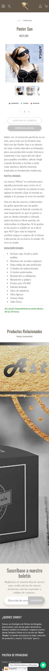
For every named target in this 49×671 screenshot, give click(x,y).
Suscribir (36, 600)
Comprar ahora (24, 128)
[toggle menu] (3, 6)
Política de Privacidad (11, 662)
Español (12, 668)
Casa (19, 20)
